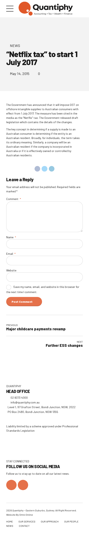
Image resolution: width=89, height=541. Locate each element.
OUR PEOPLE (71, 521)
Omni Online (26, 514)
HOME (9, 521)
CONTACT (24, 525)
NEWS (9, 525)
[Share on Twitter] (44, 169)
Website (11, 270)
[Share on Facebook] (37, 169)
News (15, 45)
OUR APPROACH (50, 521)
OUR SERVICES (26, 521)
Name (11, 237)
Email (11, 253)
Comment (13, 199)
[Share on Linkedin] (52, 169)
